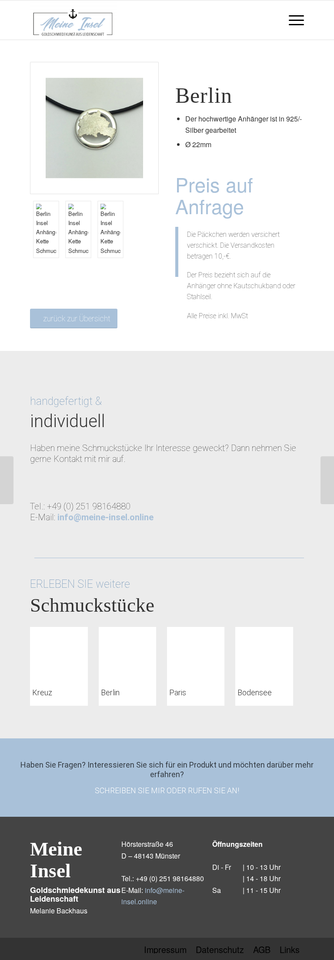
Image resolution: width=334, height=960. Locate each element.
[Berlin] (127, 653)
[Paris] (195, 653)
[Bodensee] (264, 653)
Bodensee (254, 692)
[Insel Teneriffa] (327, 480)
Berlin (110, 692)
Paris (177, 692)
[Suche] (271, 20)
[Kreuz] (58, 653)
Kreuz (42, 692)
